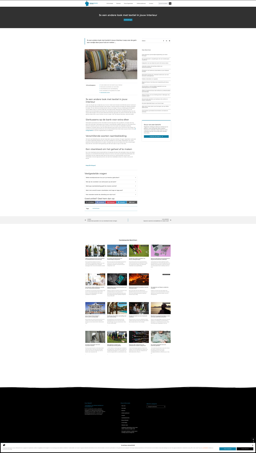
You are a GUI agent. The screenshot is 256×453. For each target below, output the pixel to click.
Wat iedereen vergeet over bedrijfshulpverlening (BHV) (114, 345)
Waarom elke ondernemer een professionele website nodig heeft (137, 345)
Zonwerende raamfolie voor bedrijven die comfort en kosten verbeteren (155, 99)
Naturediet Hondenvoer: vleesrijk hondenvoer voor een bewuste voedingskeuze (155, 75)
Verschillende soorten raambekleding (109, 88)
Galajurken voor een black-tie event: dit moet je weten (155, 63)
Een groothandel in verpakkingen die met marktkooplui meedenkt (155, 59)
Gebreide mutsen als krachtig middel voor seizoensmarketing (152, 67)
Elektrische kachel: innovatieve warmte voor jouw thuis (138, 288)
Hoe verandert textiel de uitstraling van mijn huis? (111, 194)
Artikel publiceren (141, 3)
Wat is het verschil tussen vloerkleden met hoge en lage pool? (111, 190)
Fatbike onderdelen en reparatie (150, 79)
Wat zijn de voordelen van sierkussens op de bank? (111, 181)
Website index (124, 425)
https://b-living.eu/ (91, 165)
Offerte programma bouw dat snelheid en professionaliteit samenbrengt (156, 91)
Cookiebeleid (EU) (125, 417)
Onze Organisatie (128, 3)
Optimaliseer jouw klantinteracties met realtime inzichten (116, 288)
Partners (118, 3)
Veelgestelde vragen (105, 92)
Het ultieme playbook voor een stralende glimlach (158, 345)
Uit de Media (124, 422)
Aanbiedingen (128, 19)
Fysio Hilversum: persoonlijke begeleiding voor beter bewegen (155, 55)
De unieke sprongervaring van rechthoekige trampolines (114, 259)
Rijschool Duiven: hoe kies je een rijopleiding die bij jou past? (155, 82)
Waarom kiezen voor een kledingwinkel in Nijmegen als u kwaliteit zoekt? (156, 95)
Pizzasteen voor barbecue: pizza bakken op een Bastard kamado (155, 71)
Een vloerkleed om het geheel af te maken (110, 90)
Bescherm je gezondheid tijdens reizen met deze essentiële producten (160, 316)
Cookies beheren (245, 448)
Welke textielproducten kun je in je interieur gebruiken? (111, 177)
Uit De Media (110, 3)
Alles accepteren (227, 448)
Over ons (123, 405)
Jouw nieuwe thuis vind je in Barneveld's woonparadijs (92, 316)
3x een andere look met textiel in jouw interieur (111, 85)
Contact (151, 3)
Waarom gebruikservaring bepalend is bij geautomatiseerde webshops (160, 259)
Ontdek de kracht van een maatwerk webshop (138, 316)
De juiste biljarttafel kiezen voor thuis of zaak (153, 103)
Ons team (123, 408)
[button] (252, 445)
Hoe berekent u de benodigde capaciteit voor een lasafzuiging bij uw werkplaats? (154, 87)
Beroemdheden (124, 420)
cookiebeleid (205, 447)
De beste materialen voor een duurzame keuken (92, 345)
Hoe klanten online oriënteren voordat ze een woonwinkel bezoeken (94, 288)
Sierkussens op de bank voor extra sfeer (109, 86)
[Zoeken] (170, 3)
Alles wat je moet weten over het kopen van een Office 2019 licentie (155, 107)
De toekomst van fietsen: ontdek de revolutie (159, 288)
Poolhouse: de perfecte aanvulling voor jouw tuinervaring (116, 316)
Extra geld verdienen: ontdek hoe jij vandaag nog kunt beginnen (129, 432)
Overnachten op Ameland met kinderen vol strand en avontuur (155, 111)
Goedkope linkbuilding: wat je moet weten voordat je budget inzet (129, 428)
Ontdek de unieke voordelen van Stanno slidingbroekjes (137, 259)
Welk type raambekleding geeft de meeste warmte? (111, 186)
